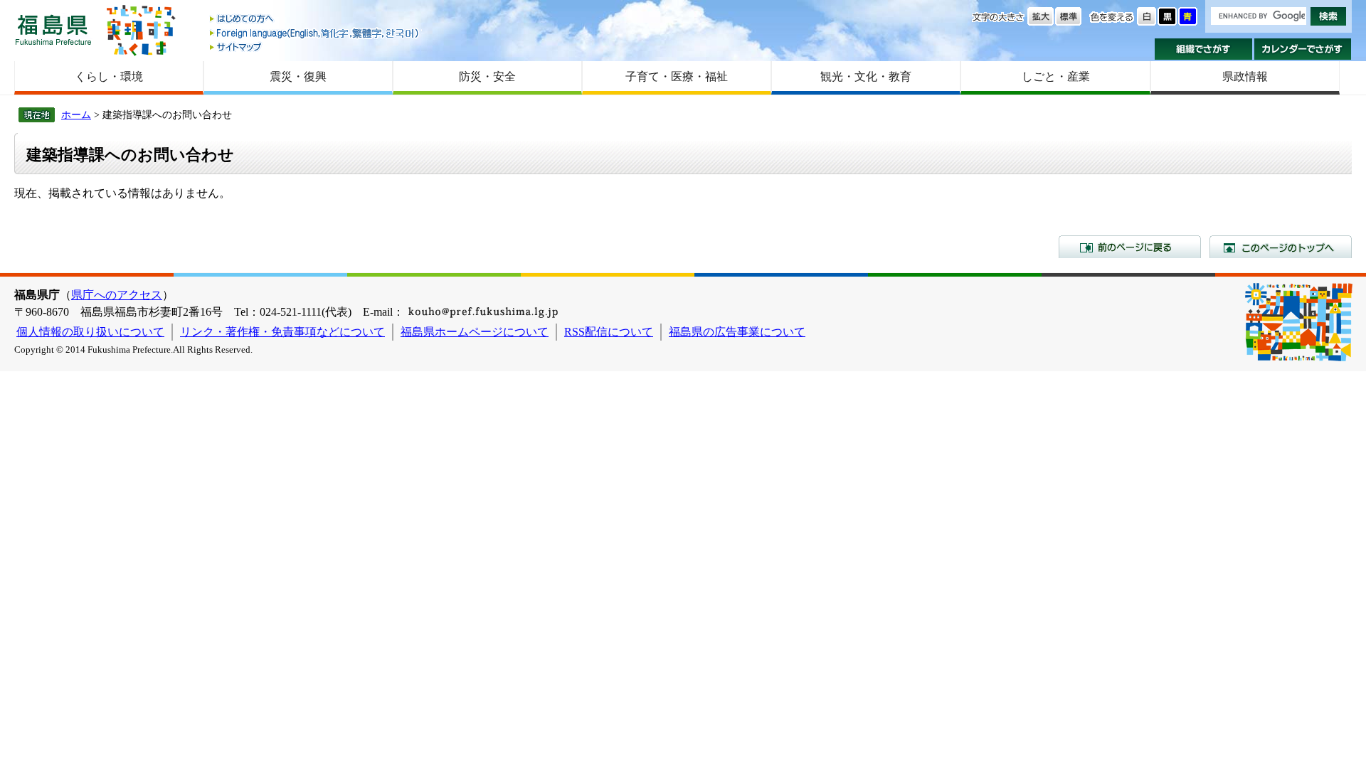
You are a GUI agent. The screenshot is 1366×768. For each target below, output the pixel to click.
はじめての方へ (315, 19)
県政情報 (1245, 76)
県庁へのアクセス (116, 295)
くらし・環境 (109, 76)
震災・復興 (298, 76)
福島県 (53, 29)
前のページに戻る (1130, 246)
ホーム (76, 114)
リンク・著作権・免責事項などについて (282, 332)
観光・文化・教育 (865, 76)
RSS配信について (608, 332)
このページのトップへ (1280, 246)
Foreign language (315, 33)
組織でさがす (1203, 49)
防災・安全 (487, 76)
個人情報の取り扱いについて (90, 332)
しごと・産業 (1056, 76)
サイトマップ (315, 46)
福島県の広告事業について (737, 332)
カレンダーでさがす (1303, 49)
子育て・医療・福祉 (676, 76)
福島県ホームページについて (475, 332)
